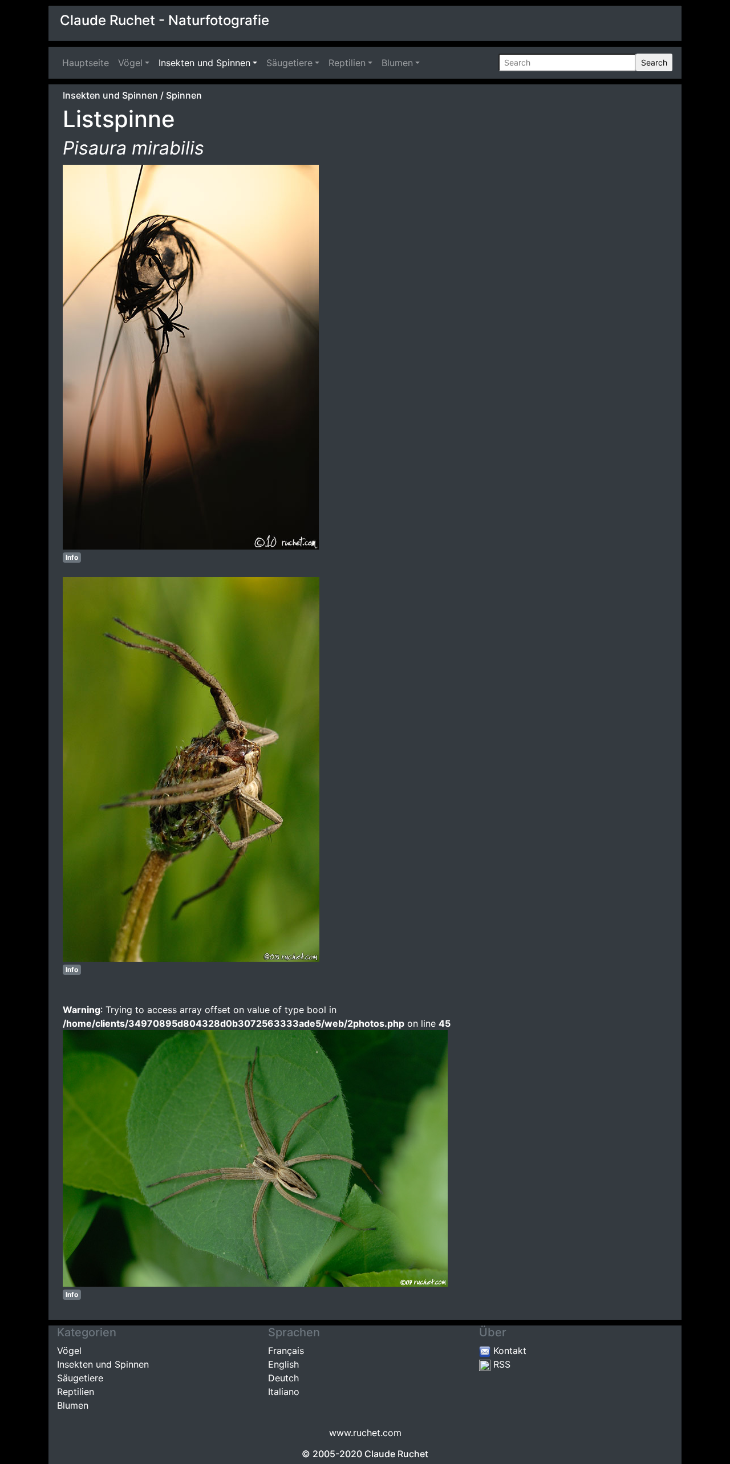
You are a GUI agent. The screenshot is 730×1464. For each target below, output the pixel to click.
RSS (500, 1364)
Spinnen (184, 95)
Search (654, 62)
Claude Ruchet (396, 1453)
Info (72, 557)
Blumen (397, 62)
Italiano (283, 1391)
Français (286, 1350)
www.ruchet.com (365, 1432)
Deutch (283, 1378)
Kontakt (508, 1350)
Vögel (130, 62)
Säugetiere (289, 62)
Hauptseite (87, 62)
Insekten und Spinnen (204, 62)
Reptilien (347, 62)
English (283, 1364)
